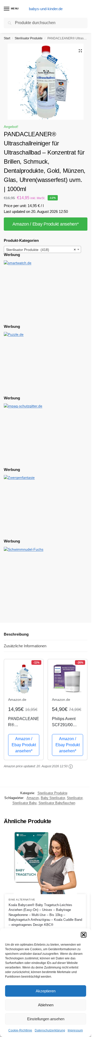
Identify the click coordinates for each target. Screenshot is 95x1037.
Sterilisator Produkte (29, 38)
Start (7, 38)
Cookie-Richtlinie (20, 1030)
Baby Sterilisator (53, 798)
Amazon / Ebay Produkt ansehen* (45, 224)
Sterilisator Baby (24, 803)
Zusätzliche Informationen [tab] (25, 646)
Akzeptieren (45, 991)
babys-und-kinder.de (46, 9)
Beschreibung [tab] (16, 634)
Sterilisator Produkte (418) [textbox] (41, 250)
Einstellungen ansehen (45, 1019)
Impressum (75, 1030)
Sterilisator (74, 798)
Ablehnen (45, 1005)
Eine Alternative (22, 899)
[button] (83, 934)
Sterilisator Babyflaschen (57, 803)
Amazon (33, 798)
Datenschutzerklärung (50, 1030)
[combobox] (42, 249)
